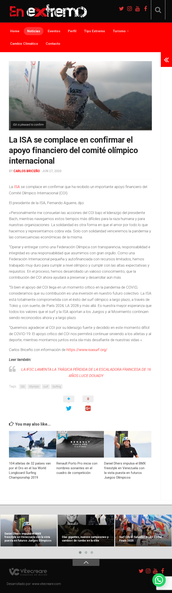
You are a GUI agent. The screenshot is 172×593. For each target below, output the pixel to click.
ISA (17, 186)
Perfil (72, 31)
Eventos (54, 31)
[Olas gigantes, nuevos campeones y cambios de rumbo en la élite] (86, 530)
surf (45, 386)
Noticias (33, 31)
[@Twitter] (121, 8)
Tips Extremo (94, 31)
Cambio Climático (24, 44)
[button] (159, 580)
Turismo (119, 31)
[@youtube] (137, 8)
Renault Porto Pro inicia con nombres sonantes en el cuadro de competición (76, 468)
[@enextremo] (129, 8)
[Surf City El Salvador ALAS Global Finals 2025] (143, 530)
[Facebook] (145, 8)
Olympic (34, 386)
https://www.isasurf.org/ (87, 349)
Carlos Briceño (26, 171)
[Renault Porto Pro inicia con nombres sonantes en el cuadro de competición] (80, 444)
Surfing (56, 386)
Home (14, 31)
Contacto (53, 44)
